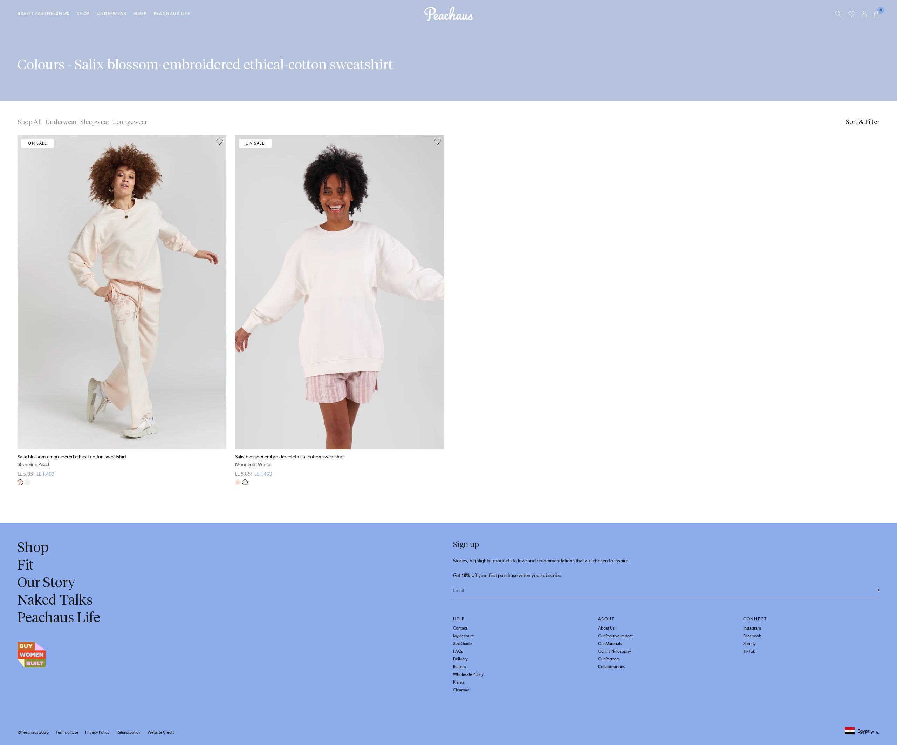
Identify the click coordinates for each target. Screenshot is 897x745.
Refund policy (129, 732)
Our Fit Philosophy (614, 651)
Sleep (140, 13)
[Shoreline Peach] (20, 482)
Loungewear (130, 122)
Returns (459, 666)
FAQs (458, 651)
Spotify (749, 643)
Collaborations (611, 666)
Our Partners (609, 659)
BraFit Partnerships (44, 13)
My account (463, 635)
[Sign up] (877, 590)
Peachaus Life (172, 13)
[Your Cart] (876, 14)
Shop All (30, 122)
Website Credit (161, 732)
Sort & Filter (862, 122)
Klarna (458, 682)
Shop (83, 13)
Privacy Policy (97, 732)
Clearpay (461, 689)
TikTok (749, 651)
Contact (460, 628)
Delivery (460, 659)
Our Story (46, 582)
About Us (606, 628)
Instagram (752, 628)
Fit (26, 564)
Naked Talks (55, 599)
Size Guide (462, 643)
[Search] (838, 14)
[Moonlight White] (27, 482)
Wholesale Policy (468, 674)
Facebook (752, 635)
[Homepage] (448, 14)
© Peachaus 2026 (33, 732)
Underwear (111, 13)
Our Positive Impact (615, 635)
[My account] (864, 14)
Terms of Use (67, 732)
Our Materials (610, 643)
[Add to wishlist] (219, 142)
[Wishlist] (851, 14)
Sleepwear (94, 122)
